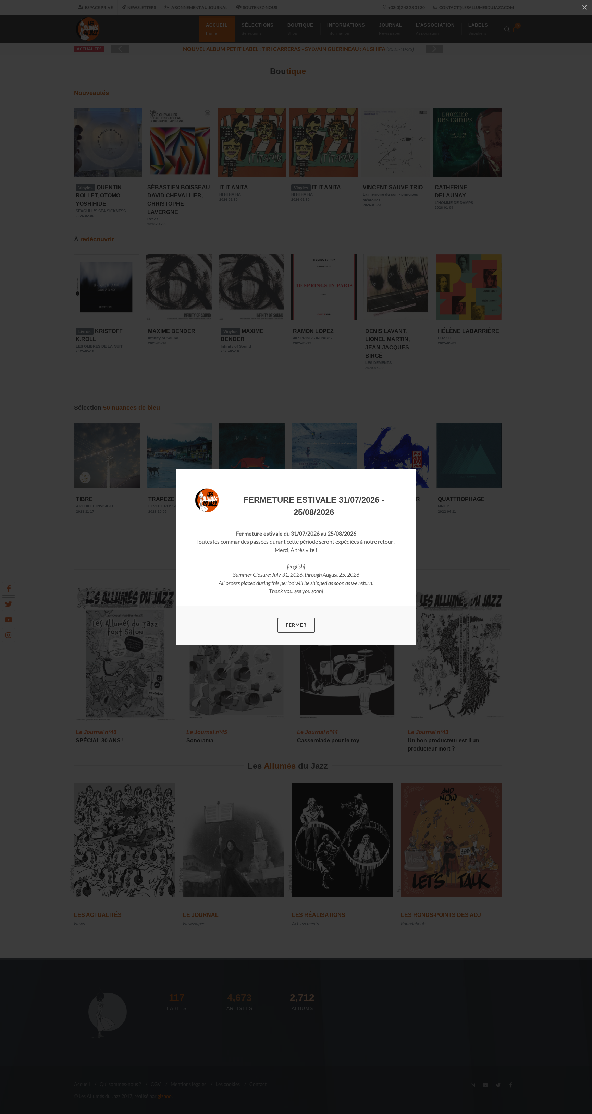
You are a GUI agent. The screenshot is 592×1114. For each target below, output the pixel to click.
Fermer (296, 625)
